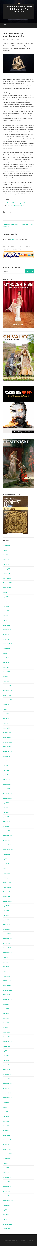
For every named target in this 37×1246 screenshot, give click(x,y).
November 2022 (7, 742)
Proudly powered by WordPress (14, 1241)
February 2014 (7, 1177)
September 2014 (7, 1154)
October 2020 (7, 845)
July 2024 (5, 653)
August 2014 (6, 1158)
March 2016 (6, 1069)
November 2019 (7, 891)
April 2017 (6, 1018)
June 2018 (6, 962)
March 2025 (6, 620)
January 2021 (6, 831)
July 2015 (5, 1107)
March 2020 (6, 873)
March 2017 (6, 1022)
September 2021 (7, 798)
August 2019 (6, 906)
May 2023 (6, 718)
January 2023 (6, 732)
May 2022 (6, 770)
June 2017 (6, 1008)
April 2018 (6, 971)
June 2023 (6, 714)
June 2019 (6, 910)
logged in (12, 239)
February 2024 (7, 676)
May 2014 (6, 1168)
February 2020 (7, 877)
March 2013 (6, 1219)
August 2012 (6, 1228)
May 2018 (6, 966)
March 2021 (6, 821)
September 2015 (7, 1097)
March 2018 (6, 976)
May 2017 (6, 1013)
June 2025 (6, 606)
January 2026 (6, 573)
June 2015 (6, 1111)
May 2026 (6, 555)
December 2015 (7, 1083)
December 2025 (7, 578)
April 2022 (6, 775)
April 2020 (6, 868)
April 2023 (6, 723)
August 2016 (6, 1046)
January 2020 (6, 882)
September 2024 (7, 643)
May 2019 (6, 915)
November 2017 (7, 990)
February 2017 (7, 1027)
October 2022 (7, 746)
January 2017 (6, 1032)
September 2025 (7, 592)
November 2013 (7, 1191)
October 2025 (7, 587)
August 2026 (6, 545)
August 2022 (6, 756)
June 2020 (6, 863)
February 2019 (7, 929)
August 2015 (6, 1102)
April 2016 (6, 1065)
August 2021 (6, 803)
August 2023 (6, 704)
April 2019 (6, 920)
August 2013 (6, 1205)
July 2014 (5, 1163)
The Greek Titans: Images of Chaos (17, 203)
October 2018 (7, 948)
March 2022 (6, 779)
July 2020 (5, 859)
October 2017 (7, 994)
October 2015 (7, 1093)
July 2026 (5, 550)
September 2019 (7, 901)
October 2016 (7, 1037)
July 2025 (5, 601)
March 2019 (6, 924)
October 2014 (7, 1149)
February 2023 (7, 728)
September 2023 (7, 700)
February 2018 (7, 980)
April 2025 (6, 615)
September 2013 (7, 1200)
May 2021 (6, 812)
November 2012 (7, 1224)
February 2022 (7, 784)
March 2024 (6, 672)
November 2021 (7, 793)
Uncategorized (10, 212)
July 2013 (5, 1210)
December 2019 (7, 887)
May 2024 (6, 662)
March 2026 (6, 564)
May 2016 (6, 1060)
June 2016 (6, 1055)
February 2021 (7, 826)
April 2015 (6, 1121)
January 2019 (6, 934)
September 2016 (7, 1041)
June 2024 (6, 657)
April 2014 (6, 1172)
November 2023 (7, 690)
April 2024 (6, 667)
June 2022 (6, 765)
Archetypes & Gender (27, 224)
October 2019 (7, 896)
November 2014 (7, 1144)
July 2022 (5, 760)
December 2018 (7, 938)
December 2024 (7, 629)
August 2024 (6, 648)
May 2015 (6, 1116)
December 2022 (7, 737)
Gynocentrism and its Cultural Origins (18, 9)
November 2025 (7, 583)
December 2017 (7, 985)
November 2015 (7, 1088)
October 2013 (7, 1196)
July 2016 (5, 1051)
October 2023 (7, 695)
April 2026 (6, 559)
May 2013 (6, 1214)
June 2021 (6, 807)
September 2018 (7, 952)
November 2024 (7, 634)
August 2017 (6, 1004)
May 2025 (6, 611)
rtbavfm (18, 39)
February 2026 (7, 569)
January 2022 (6, 789)
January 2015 (6, 1135)
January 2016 (6, 1079)
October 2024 (7, 639)
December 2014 (7, 1140)
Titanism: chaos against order (15, 205)
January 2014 (6, 1182)
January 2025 (6, 625)
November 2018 (7, 943)
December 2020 (7, 835)
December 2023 (7, 686)
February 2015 (7, 1130)
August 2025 (6, 597)
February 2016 (7, 1074)
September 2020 (7, 849)
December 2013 (7, 1186)
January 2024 (6, 681)
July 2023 (5, 709)
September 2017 (7, 999)
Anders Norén (27, 1243)
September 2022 (7, 751)
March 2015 (6, 1126)
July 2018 (5, 957)
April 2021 (6, 817)
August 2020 (6, 854)
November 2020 (7, 840)
